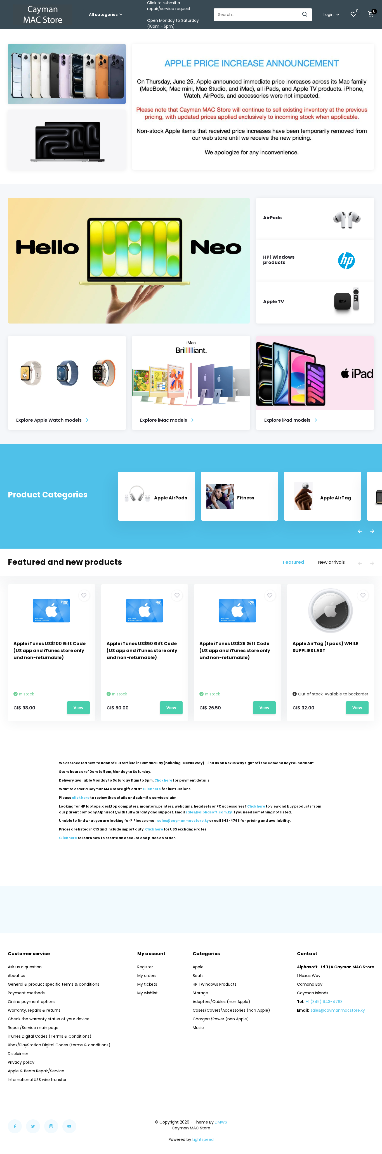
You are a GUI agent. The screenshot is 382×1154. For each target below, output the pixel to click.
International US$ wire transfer (37, 1079)
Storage (200, 993)
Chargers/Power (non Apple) (221, 1019)
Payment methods (26, 993)
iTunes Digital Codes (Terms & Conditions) (49, 1036)
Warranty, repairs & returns (34, 1010)
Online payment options (31, 1001)
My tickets (147, 984)
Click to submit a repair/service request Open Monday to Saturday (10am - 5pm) (173, 14)
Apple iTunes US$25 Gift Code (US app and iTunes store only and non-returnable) (234, 650)
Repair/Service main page (33, 1027)
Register (145, 967)
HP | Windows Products (215, 984)
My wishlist (147, 993)
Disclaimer (18, 1053)
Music (198, 1027)
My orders (146, 975)
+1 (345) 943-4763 (324, 1001)
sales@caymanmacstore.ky (337, 1010)
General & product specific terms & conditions (53, 984)
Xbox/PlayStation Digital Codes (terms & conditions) (59, 1045)
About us (16, 975)
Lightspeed (203, 1139)
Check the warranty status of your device (48, 1019)
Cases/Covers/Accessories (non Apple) (231, 1010)
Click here (163, 780)
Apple (198, 967)
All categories (103, 14)
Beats (198, 975)
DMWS (221, 1122)
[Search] (305, 14)
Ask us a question (25, 967)
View (78, 708)
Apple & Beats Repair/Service (36, 1071)
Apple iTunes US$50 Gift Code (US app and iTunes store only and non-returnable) (142, 650)
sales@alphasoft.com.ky (208, 812)
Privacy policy (21, 1062)
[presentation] (360, 532)
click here (80, 798)
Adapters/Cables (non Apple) (221, 1001)
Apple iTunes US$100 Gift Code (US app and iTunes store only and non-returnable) (49, 650)
